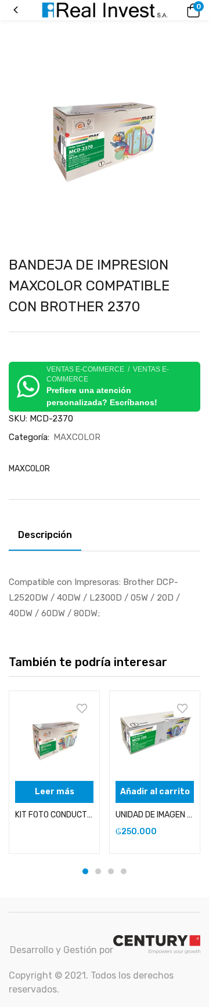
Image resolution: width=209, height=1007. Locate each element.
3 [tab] (111, 871)
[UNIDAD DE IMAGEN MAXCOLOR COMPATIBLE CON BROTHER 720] (155, 736)
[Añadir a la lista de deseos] (82, 708)
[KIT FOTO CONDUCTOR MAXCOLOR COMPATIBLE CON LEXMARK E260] (54, 736)
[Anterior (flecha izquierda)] (20, 504)
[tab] (49, 537)
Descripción (45, 534)
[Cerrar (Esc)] (196, 13)
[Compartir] (170, 13)
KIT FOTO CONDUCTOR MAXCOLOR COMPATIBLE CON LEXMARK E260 (54, 815)
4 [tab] (124, 871)
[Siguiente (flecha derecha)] (188, 504)
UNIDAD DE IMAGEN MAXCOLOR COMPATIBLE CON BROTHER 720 (155, 815)
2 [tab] (98, 871)
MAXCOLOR (76, 437)
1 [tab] (85, 871)
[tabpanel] (54, 772)
